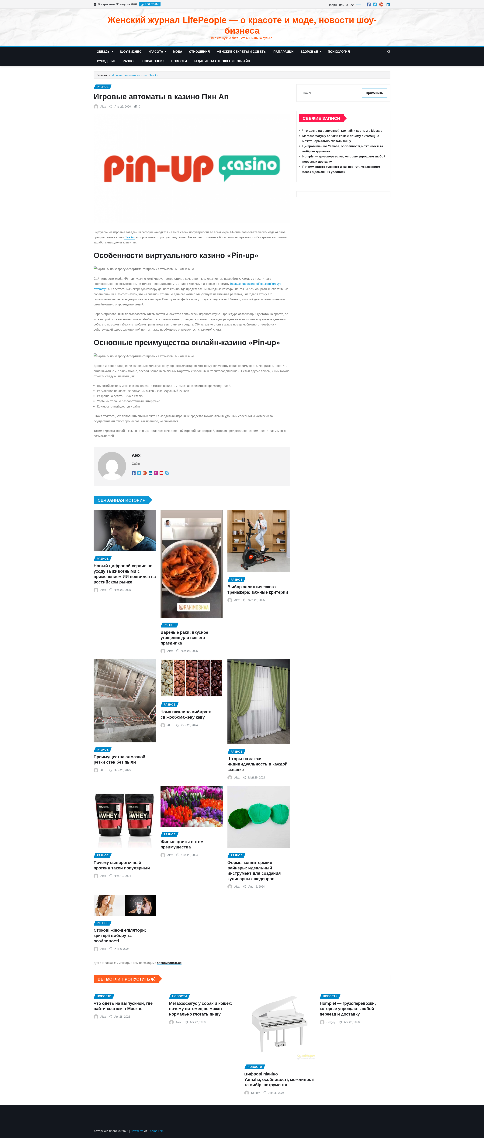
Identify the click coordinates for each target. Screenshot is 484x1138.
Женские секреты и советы (242, 51)
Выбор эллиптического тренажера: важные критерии (257, 589)
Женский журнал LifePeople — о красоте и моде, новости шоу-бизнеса (242, 24)
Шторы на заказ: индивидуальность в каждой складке (257, 763)
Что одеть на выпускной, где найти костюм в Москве (342, 130)
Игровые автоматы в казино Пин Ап (135, 75)
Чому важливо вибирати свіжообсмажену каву (186, 714)
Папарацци (283, 51)
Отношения (199, 51)
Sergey (255, 1093)
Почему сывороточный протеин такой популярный (122, 865)
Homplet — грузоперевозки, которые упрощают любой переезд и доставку (348, 1008)
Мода (177, 51)
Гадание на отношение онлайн (222, 61)
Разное (129, 61)
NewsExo (136, 1131)
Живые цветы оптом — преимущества (185, 844)
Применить (374, 93)
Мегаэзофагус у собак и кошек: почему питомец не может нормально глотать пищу (200, 1008)
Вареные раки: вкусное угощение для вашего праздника (184, 637)
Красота (156, 51)
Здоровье (310, 51)
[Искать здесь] (388, 51)
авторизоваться (169, 963)
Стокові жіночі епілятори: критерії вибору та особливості (120, 935)
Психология (339, 51)
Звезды (104, 51)
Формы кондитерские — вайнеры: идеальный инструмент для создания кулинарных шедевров (254, 870)
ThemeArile (156, 1131)
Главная (102, 75)
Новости (179, 61)
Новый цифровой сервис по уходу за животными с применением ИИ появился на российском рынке (125, 573)
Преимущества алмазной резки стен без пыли (119, 759)
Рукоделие (106, 61)
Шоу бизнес (131, 51)
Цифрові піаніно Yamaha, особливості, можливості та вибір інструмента (279, 1079)
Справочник (153, 61)
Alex (103, 106)
